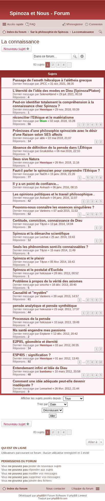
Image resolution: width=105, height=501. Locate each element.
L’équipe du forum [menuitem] (82, 488)
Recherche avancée (82, 56)
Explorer (45, 333)
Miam (43, 120)
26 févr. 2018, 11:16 (67, 162)
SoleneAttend (48, 94)
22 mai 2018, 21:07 (59, 138)
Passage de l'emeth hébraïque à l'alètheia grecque (52, 80)
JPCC (43, 83)
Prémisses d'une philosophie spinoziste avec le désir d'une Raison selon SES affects (55, 132)
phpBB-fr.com (59, 498)
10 (100, 362)
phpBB (41, 495)
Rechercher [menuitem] (100, 32)
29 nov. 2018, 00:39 (67, 109)
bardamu (46, 371)
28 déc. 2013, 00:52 (66, 273)
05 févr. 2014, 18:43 (62, 261)
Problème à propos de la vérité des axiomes (47, 281)
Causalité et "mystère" (30, 293)
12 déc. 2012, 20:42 (65, 333)
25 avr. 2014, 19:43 (63, 237)
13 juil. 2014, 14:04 (61, 224)
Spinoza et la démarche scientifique (41, 233)
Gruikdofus (47, 151)
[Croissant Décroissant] (52, 410)
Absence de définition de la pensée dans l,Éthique (52, 147)
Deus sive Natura (26, 159)
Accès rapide (15, 24)
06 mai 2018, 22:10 (68, 151)
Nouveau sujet (15, 48)
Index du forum (17, 488)
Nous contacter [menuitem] (55, 488)
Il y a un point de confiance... (36, 184)
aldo (42, 138)
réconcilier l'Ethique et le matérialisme (43, 117)
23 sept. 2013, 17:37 (66, 309)
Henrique (46, 109)
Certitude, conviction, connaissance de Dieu (47, 220)
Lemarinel (46, 388)
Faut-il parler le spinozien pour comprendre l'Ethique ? (56, 170)
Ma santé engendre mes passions (39, 330)
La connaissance (20, 41)
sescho (44, 284)
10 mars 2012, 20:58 (67, 371)
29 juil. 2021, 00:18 (70, 94)
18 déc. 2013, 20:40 (64, 284)
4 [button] (63, 64)
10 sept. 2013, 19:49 (66, 322)
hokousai (45, 273)
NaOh (43, 174)
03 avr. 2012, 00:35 (67, 345)
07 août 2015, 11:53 (66, 210)
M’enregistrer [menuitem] (75, 24)
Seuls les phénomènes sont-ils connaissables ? (50, 247)
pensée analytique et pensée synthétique (45, 306)
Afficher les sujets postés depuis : (42, 398)
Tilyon (43, 224)
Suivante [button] (69, 65)
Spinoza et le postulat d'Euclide (38, 270)
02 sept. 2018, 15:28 (62, 120)
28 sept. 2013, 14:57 (66, 296)
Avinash (45, 187)
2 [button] (53, 64)
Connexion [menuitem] (95, 24)
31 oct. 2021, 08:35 (62, 83)
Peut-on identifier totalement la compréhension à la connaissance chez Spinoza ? (53, 104)
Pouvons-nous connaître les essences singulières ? (53, 207)
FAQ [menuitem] (32, 24)
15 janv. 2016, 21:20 (62, 174)
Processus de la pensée (31, 319)
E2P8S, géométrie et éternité (35, 342)
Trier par (43, 404)
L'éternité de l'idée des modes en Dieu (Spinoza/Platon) (56, 91)
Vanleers (45, 210)
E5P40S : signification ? (32, 355)
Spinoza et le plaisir (28, 258)
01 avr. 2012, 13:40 (67, 358)
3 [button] (58, 64)
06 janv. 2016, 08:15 (65, 187)
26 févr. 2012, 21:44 (67, 388)
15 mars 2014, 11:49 (62, 250)
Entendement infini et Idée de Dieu (40, 368)
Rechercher (75, 56)
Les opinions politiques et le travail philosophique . (54, 194)
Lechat (44, 237)
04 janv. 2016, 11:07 (65, 197)
